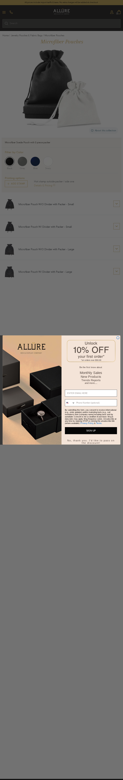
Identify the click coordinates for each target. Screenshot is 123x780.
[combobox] (70, 403)
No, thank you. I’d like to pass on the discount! (91, 440)
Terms (99, 423)
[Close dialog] (118, 337)
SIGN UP (91, 430)
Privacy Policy (87, 423)
